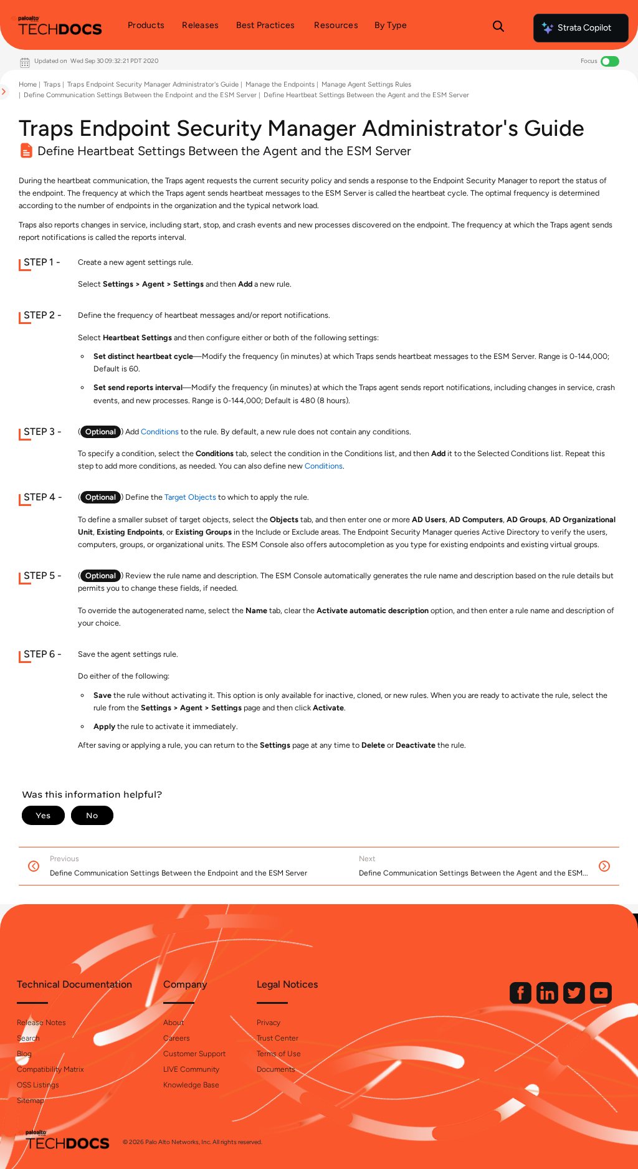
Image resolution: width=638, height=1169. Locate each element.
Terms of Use (279, 1053)
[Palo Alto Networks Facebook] (521, 1001)
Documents (276, 1069)
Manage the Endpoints (280, 84)
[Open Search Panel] (498, 28)
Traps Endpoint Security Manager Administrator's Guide (153, 84)
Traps (52, 84)
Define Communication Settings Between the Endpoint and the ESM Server (140, 95)
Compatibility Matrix (50, 1069)
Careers (176, 1038)
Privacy (268, 1022)
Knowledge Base (191, 1085)
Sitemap (30, 1100)
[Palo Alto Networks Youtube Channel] (601, 1001)
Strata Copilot (584, 27)
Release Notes (41, 1022)
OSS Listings (38, 1085)
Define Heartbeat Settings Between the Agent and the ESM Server (366, 95)
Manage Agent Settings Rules (366, 84)
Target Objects (190, 497)
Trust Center (277, 1038)
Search (28, 1038)
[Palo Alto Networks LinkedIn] (548, 1001)
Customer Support (194, 1053)
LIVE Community (191, 1069)
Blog (24, 1053)
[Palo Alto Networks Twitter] (575, 1001)
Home (28, 84)
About (173, 1022)
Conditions (160, 431)
